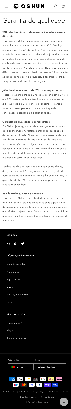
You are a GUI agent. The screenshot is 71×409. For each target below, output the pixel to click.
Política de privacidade (28, 397)
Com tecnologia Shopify (34, 391)
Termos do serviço (49, 397)
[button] (6, 6)
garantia (11, 287)
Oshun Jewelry (17, 391)
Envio (10, 302)
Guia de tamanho (16, 264)
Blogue (10, 330)
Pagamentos (13, 271)
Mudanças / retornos (18, 294)
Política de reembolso (58, 391)
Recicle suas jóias (16, 338)
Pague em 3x (13, 279)
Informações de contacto (37, 402)
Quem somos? (14, 323)
